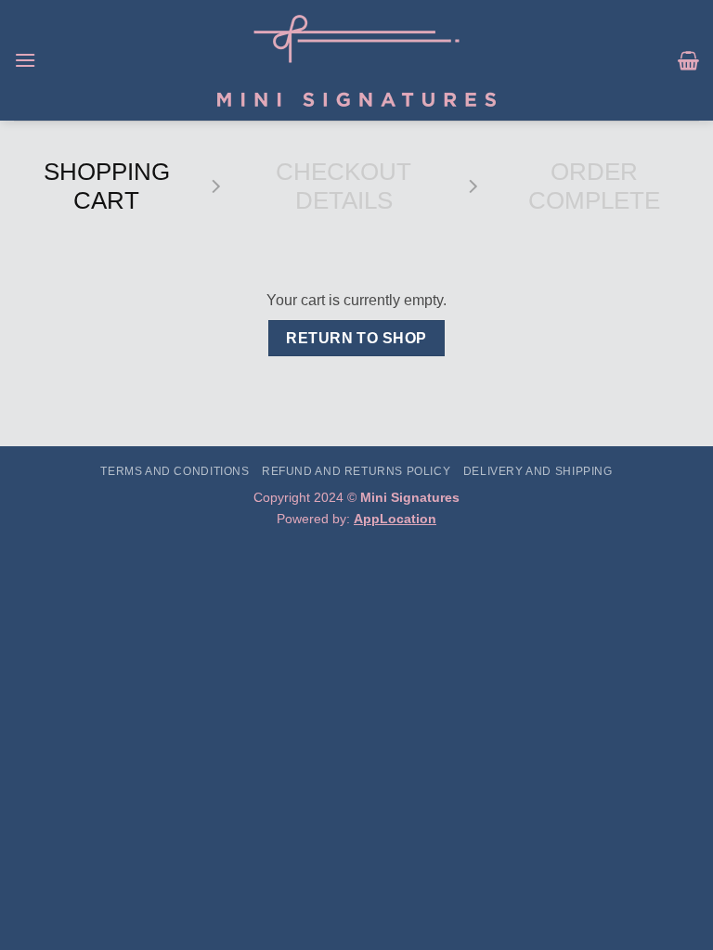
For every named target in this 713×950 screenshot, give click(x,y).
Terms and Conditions (174, 471)
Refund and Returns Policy (356, 471)
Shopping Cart (107, 186)
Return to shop (356, 338)
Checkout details (343, 186)
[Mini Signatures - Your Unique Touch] (357, 61)
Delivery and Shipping (538, 471)
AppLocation (395, 518)
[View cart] (688, 60)
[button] (25, 60)
